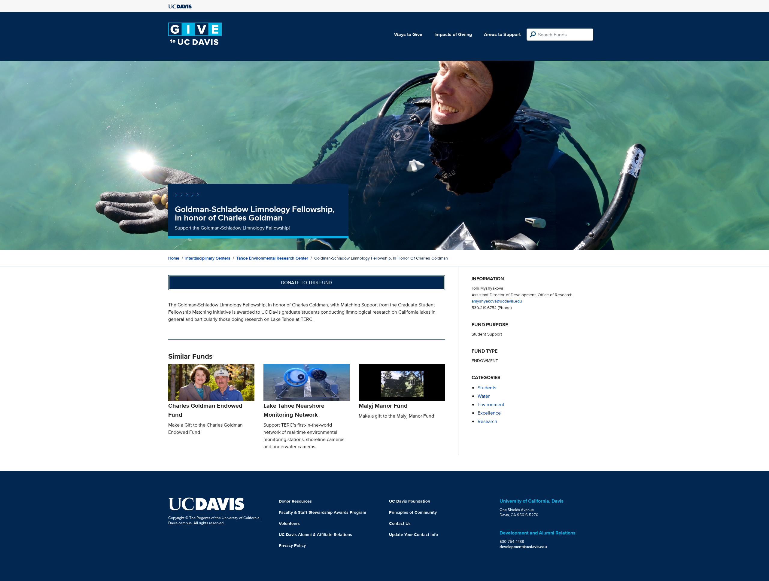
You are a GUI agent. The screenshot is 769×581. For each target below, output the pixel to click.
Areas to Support (502, 34)
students (487, 387)
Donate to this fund (306, 282)
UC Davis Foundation (409, 501)
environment (491, 404)
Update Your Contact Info (413, 534)
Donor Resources (295, 501)
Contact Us (400, 523)
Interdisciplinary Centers (207, 258)
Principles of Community (413, 512)
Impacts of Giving (453, 34)
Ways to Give (408, 34)
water (484, 396)
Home (173, 258)
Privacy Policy (292, 545)
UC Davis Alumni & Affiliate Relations (315, 534)
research (487, 421)
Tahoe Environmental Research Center (272, 258)
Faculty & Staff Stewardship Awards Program (322, 512)
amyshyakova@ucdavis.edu (497, 301)
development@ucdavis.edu (523, 546)
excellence (489, 412)
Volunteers (289, 523)
